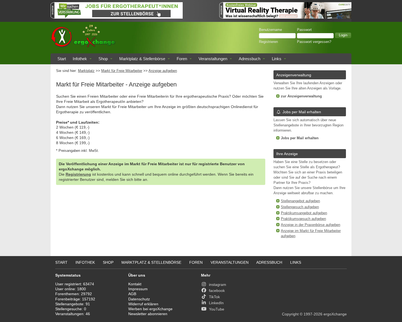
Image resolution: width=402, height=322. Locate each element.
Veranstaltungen (213, 58)
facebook (217, 290)
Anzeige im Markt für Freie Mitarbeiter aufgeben (311, 233)
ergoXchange (335, 314)
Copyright (290, 314)
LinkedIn (216, 303)
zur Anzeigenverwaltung (301, 96)
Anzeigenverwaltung (293, 75)
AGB (132, 294)
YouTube (216, 309)
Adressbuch (249, 58)
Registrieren (268, 42)
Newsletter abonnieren (147, 314)
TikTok (214, 297)
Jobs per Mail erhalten (301, 112)
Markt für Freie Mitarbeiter (121, 71)
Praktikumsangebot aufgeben (304, 213)
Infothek (80, 58)
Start (61, 58)
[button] (343, 35)
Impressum (138, 289)
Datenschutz (139, 299)
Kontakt (134, 284)
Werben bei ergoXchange (150, 309)
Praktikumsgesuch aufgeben (303, 219)
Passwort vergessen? (314, 42)
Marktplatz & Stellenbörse (142, 58)
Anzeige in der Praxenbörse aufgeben (310, 225)
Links (276, 58)
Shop (103, 58)
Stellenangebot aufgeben (300, 201)
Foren (182, 58)
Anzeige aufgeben (162, 71)
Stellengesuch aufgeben (300, 207)
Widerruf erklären (143, 304)
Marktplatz (86, 71)
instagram (217, 284)
